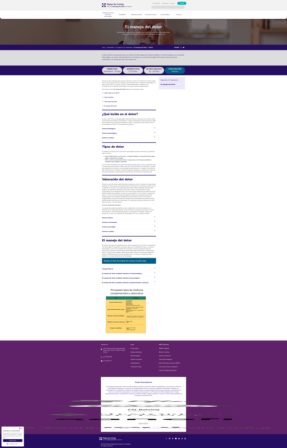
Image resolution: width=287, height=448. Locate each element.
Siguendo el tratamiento (169, 80)
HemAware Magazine (165, 359)
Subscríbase (156, 3)
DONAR (182, 3)
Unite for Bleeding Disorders (168, 370)
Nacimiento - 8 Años (112, 70)
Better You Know (164, 352)
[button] (12, 444)
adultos (174, 70)
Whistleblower (135, 363)
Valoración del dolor (110, 101)
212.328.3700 (107, 357)
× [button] (21, 428)
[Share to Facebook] (181, 47)
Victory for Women (165, 356)
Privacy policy (134, 348)
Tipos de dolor (109, 97)
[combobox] (20, 428)
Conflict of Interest (136, 359)
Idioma (172, 3)
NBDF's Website (164, 348)
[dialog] (12, 437)
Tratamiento (110, 47)
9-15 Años (133, 70)
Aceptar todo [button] (12, 440)
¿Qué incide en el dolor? (112, 93)
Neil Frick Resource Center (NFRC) (169, 363)
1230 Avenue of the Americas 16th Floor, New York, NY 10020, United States (114, 350)
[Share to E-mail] (183, 47)
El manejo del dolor (110, 106)
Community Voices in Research (168, 367)
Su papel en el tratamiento (124, 47)
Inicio (103, 47)
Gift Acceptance (135, 356)
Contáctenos (165, 3)
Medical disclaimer (136, 352)
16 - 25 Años (154, 70)
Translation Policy (135, 367)
